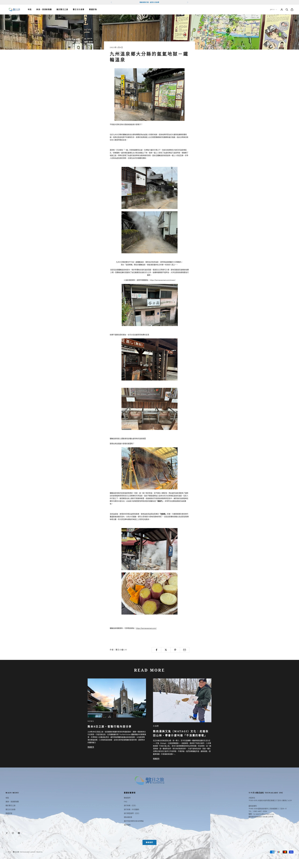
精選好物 (93, 9)
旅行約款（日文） (130, 805)
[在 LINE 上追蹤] (19, 833)
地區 (30, 9)
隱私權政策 (128, 817)
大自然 (156, 726)
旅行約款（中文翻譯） (132, 809)
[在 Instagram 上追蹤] (13, 833)
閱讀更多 (91, 747)
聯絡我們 (127, 798)
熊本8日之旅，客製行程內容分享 (110, 726)
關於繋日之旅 (62, 9)
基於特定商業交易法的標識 (134, 821)
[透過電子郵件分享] (184, 649)
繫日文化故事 (79, 9)
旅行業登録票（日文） (132, 813)
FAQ (125, 802)
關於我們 (127, 825)
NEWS (91, 721)
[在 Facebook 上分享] (156, 649)
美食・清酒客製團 (44, 9)
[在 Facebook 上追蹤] (7, 833)
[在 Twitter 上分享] (165, 649)
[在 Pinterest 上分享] (175, 649)
